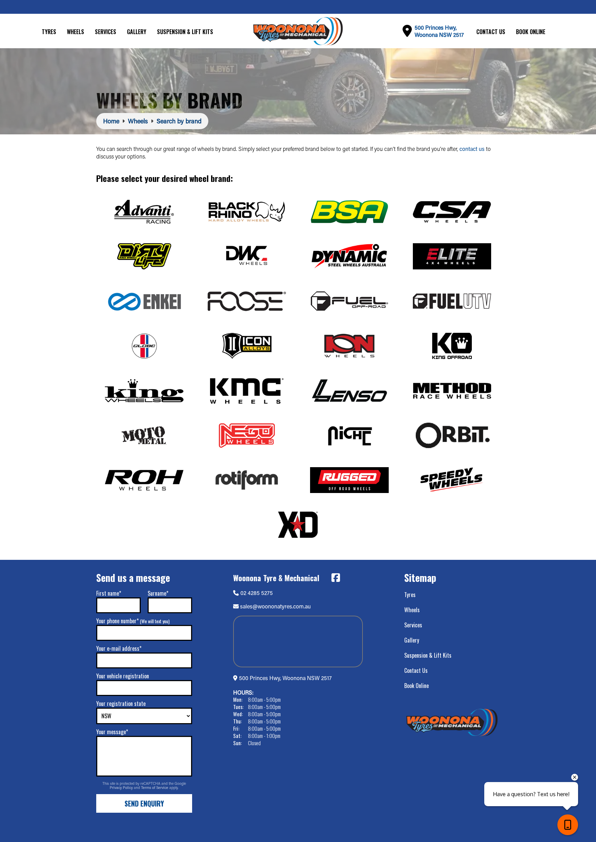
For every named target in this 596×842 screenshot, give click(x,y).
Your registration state (121, 703)
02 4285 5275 (256, 592)
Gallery (136, 32)
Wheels (75, 32)
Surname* (158, 593)
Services (105, 32)
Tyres (49, 32)
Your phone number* (133, 621)
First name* (108, 593)
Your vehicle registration (122, 676)
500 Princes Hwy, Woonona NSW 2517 (285, 677)
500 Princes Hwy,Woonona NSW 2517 (439, 31)
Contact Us (490, 32)
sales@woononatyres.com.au (275, 606)
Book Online (530, 32)
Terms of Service (155, 787)
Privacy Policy (122, 787)
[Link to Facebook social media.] (335, 578)
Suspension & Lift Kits (185, 32)
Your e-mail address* (118, 648)
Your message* (112, 732)
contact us (472, 148)
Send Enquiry (144, 803)
